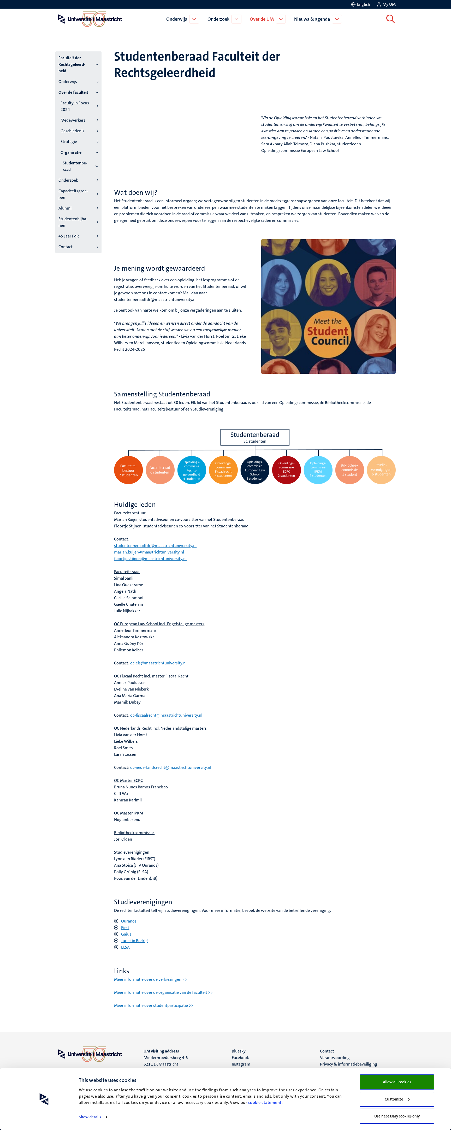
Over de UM (262, 19)
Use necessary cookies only (397, 1116)
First (125, 927)
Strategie (69, 141)
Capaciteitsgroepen (73, 194)
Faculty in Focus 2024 (75, 106)
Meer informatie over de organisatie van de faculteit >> (163, 992)
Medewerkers (73, 120)
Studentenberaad (75, 166)
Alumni (65, 208)
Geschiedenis (72, 131)
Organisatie (71, 152)
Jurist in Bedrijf (134, 940)
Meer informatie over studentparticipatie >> (153, 1005)
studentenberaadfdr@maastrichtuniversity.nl (155, 545)
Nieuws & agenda (312, 19)
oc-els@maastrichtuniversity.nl (158, 663)
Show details (90, 1117)
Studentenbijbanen (72, 222)
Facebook (240, 1057)
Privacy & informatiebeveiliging (348, 1064)
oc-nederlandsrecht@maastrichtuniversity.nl (170, 767)
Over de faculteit (73, 92)
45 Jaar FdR (68, 236)
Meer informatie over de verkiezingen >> (150, 979)
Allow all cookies (397, 1082)
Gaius (126, 934)
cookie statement (265, 1102)
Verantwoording (335, 1057)
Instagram (241, 1064)
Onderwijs (176, 19)
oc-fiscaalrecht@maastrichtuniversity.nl (166, 715)
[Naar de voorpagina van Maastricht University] (89, 19)
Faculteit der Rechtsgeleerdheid (71, 64)
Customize (394, 1099)
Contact (65, 246)
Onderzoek (218, 19)
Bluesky (239, 1051)
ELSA (125, 947)
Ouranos (129, 921)
